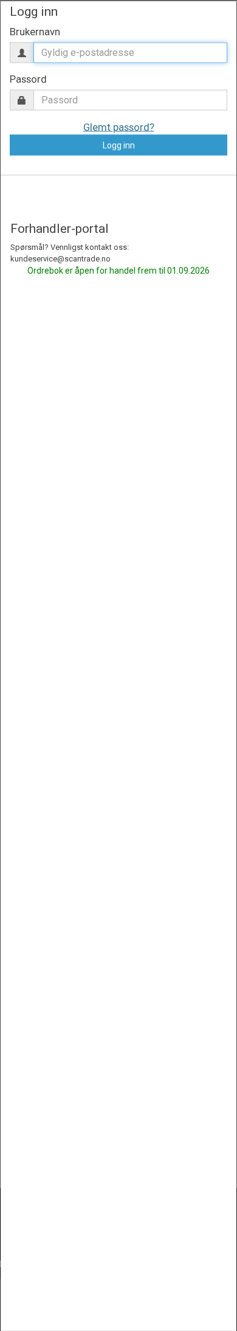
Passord (28, 78)
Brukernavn (35, 31)
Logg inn (119, 145)
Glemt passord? (118, 127)
